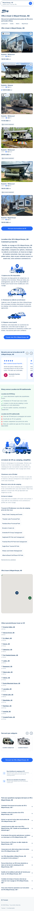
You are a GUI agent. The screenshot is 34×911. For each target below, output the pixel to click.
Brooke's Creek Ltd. (8, 528)
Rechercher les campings (8, 560)
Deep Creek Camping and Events (12, 514)
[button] (17, 592)
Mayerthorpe (25, 23)
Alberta (17, 23)
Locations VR (4, 23)
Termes (3, 908)
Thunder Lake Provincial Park (11, 519)
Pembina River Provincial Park (11, 523)
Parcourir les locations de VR (17, 228)
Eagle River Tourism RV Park (10, 546)
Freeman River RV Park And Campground (14, 541)
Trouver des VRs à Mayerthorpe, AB (17, 337)
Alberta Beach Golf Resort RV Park (12, 555)
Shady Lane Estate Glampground (12, 551)
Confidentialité (11, 908)
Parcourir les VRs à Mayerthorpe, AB (17, 760)
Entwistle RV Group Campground (12, 532)
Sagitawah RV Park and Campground (13, 537)
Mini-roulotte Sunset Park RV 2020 (14, 363)
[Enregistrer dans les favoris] (31, 33)
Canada (11, 23)
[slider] (7, 56)
